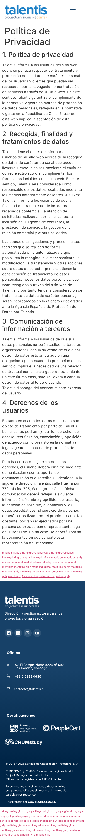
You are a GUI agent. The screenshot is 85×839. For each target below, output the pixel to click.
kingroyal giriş (45, 552)
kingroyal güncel (64, 552)
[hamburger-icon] (73, 12)
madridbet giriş (73, 557)
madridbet (57, 557)
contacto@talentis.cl (29, 689)
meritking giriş (22, 566)
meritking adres (61, 566)
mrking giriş (18, 552)
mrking (6, 552)
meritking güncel (41, 566)
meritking (7, 566)
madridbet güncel (12, 562)
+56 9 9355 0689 (27, 676)
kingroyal (31, 552)
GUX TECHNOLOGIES (42, 801)
